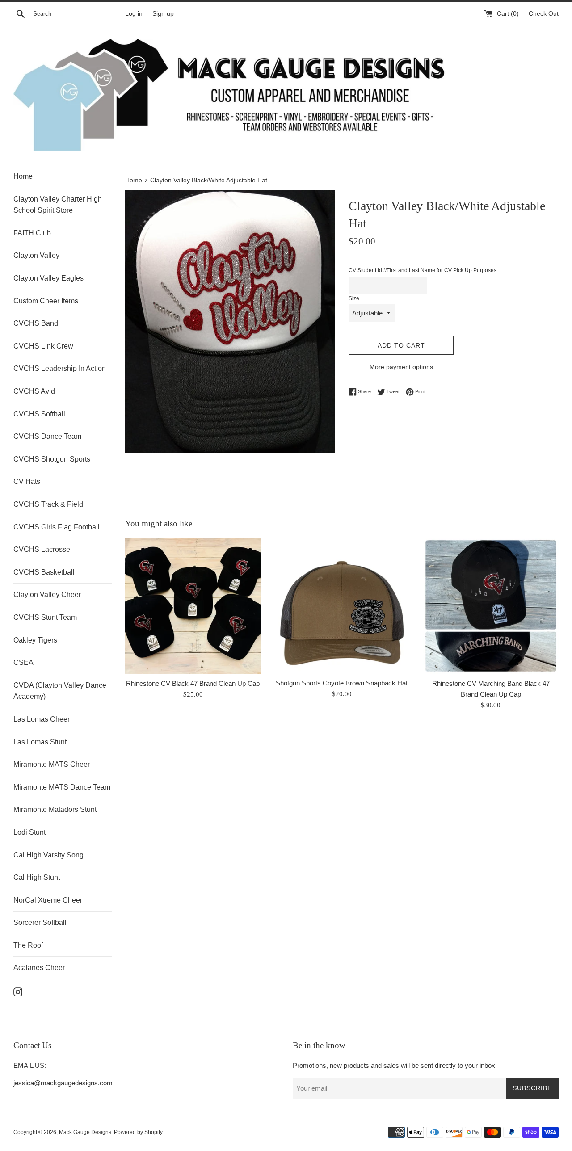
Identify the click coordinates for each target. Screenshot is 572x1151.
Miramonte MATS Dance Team (61, 787)
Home (23, 176)
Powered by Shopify (138, 1132)
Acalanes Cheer (39, 967)
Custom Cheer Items (45, 301)
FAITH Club (32, 233)
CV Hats (26, 481)
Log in (134, 13)
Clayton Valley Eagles (48, 278)
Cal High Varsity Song (48, 855)
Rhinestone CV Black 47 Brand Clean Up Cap (193, 683)
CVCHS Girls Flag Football (56, 527)
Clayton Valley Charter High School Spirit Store (57, 204)
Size (354, 298)
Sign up (163, 13)
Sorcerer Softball (40, 922)
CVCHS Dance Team (47, 436)
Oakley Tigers (35, 640)
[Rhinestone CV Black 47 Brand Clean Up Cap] (193, 605)
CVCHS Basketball (44, 572)
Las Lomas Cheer (41, 719)
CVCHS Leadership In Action (59, 368)
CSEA (23, 662)
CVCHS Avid (34, 391)
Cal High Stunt (36, 877)
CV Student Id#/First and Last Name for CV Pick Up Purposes (422, 270)
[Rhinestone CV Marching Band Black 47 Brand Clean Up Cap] (491, 605)
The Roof (28, 945)
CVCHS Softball (39, 414)
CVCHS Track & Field (48, 504)
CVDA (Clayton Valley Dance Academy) (59, 691)
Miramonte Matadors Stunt (55, 809)
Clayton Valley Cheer (47, 594)
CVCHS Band (35, 323)
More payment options (401, 366)
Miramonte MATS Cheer (51, 764)
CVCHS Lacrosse (41, 549)
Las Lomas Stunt (40, 742)
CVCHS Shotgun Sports (51, 459)
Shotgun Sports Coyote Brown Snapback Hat (342, 683)
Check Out (544, 13)
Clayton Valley (36, 255)
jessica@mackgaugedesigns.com (63, 1083)
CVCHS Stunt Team (45, 617)
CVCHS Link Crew (43, 346)
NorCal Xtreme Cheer (47, 900)
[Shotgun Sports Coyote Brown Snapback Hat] (341, 605)
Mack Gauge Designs (85, 1132)
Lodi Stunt (29, 832)
